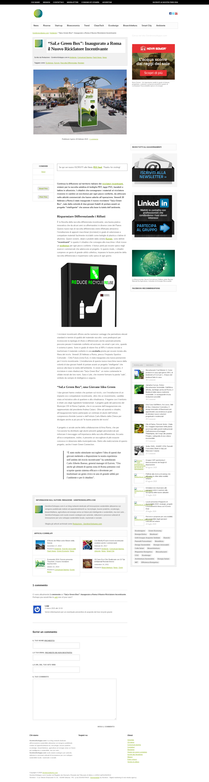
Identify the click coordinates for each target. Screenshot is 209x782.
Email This (43, 188)
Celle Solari (139, 548)
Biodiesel (153, 534)
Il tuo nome (44, 640)
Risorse (46, 25)
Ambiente (160, 25)
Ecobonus (49, 63)
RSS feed (97, 167)
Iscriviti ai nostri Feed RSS (165, 2)
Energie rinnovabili (69, 549)
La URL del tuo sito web (44, 665)
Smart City (147, 25)
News (36, 25)
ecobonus (64, 246)
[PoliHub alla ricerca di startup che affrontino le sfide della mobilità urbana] (139, 478)
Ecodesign (113, 25)
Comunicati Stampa (84, 57)
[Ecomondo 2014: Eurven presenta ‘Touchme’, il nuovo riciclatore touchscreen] (40, 563)
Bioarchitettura (130, 25)
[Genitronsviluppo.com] (56, 14)
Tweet (43, 172)
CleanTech (99, 25)
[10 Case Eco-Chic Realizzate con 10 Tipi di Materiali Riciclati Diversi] (87, 563)
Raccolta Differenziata (68, 63)
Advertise (107, 2)
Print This (43, 197)
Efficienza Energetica (149, 562)
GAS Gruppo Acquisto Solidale (147, 538)
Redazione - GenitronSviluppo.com (87, 524)
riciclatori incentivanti (112, 184)
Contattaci (58, 2)
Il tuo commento (41, 677)
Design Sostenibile (142, 545)
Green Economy (63, 551)
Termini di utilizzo (133, 762)
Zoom (121, 567)
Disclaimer (130, 749)
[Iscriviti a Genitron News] (154, 186)
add (56, 597)
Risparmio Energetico (143, 552)
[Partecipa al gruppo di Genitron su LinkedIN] (154, 239)
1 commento (94, 139)
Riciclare (81, 63)
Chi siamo (35, 2)
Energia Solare (163, 559)
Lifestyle (97, 551)
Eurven (57, 63)
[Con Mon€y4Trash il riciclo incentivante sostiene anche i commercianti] (87, 545)
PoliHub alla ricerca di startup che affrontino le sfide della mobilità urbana (158, 476)
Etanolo (167, 538)
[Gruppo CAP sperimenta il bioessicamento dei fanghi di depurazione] (139, 464)
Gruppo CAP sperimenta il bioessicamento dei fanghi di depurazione (156, 462)
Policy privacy (132, 759)
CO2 (136, 555)
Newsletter (72, 2)
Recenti (150, 365)
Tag (159, 365)
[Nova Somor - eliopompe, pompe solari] (153, 79)
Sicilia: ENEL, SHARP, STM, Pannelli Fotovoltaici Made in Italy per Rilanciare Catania (159, 448)
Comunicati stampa (90, 2)
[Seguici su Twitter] (173, 14)
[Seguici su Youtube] (176, 14)
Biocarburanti (161, 552)
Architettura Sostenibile (144, 559)
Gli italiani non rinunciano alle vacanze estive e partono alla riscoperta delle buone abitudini (157, 490)
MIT (136, 562)
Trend (87, 25)
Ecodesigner (140, 531)
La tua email (52, 653)
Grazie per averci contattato (137, 752)
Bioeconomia (73, 25)
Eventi (72, 570)
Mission (46, 2)
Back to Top (167, 774)
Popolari (138, 365)
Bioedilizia (159, 541)
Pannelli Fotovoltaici (143, 541)
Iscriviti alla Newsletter (135, 754)
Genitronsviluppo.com (41, 33)
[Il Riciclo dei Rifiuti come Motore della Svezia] (40, 545)
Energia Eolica (140, 534)
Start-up (58, 25)
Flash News (97, 57)
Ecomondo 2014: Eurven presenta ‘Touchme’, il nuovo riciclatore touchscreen (60, 562)
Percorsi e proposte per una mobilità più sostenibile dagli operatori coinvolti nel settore (159, 519)
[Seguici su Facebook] (170, 14)
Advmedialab (94, 777)
